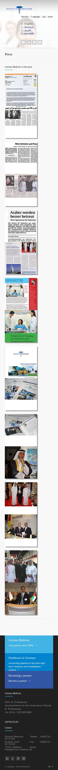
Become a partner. (18, 681)
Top (49, 767)
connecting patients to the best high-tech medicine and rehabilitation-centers (27, 666)
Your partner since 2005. (21, 645)
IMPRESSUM (11, 722)
